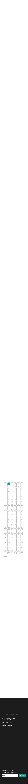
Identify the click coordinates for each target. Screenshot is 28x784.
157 (9, 550)
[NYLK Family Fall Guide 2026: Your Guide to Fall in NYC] (14, 23)
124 (18, 535)
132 (5, 540)
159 (15, 550)
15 (15, 489)
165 (15, 552)
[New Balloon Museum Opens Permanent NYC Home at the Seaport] (14, 69)
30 (5, 496)
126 (5, 537)
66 (5, 512)
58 (18, 506)
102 (5, 527)
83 (21, 517)
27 (15, 494)
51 (15, 504)
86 (12, 519)
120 (5, 535)
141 (15, 542)
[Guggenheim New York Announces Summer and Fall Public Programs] (14, 393)
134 (12, 540)
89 (22, 519)
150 (5, 547)
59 (21, 506)
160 (18, 550)
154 (18, 547)
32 (12, 496)
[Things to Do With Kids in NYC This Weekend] (14, 210)
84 (5, 519)
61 (8, 509)
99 (15, 524)
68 (12, 512)
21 (15, 491)
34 (18, 496)
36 (5, 499)
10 (18, 486)
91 (8, 522)
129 (15, 537)
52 (18, 504)
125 (22, 535)
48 (5, 504)
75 (15, 514)
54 (5, 506)
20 (12, 491)
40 (18, 499)
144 (5, 545)
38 (12, 499)
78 (5, 517)
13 (8, 489)
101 (22, 524)
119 (22, 532)
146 (12, 545)
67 (8, 512)
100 (18, 524)
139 (9, 542)
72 (5, 514)
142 (18, 542)
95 (21, 522)
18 (5, 491)
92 (12, 522)
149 (22, 545)
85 (8, 519)
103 (9, 527)
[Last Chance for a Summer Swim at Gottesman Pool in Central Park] (14, 116)
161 (22, 550)
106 (18, 527)
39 (15, 499)
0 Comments (14, 55)
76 (18, 514)
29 (21, 494)
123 (15, 535)
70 (18, 512)
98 (12, 524)
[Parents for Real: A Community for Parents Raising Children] (14, 443)
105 (15, 527)
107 (22, 527)
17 (21, 489)
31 (8, 496)
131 (22, 537)
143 (22, 542)
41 (21, 499)
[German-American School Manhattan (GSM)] (14, 163)
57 (15, 506)
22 (18, 491)
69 (15, 512)
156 (5, 550)
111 (15, 529)
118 (18, 532)
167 (22, 552)
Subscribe (22, 775)
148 (18, 545)
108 (5, 529)
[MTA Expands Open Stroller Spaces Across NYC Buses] (14, 300)
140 (12, 542)
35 (21, 496)
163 (9, 552)
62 (12, 509)
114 (5, 532)
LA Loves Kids (7, 722)
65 (21, 509)
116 (12, 532)
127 (9, 537)
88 (18, 519)
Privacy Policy (5, 735)
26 (12, 494)
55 (8, 506)
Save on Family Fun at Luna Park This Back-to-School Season (14, 267)
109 (9, 529)
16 (18, 489)
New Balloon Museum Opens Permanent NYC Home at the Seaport (12, 83)
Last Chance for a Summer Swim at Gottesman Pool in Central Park (14, 130)
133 (9, 540)
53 (21, 504)
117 (15, 532)
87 (15, 519)
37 (8, 499)
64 (18, 509)
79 (9, 517)
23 (21, 491)
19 (8, 491)
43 (8, 501)
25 (8, 494)
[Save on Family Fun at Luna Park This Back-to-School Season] (14, 253)
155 (22, 547)
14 (12, 489)
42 (5, 501)
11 (21, 486)
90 (5, 522)
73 (8, 514)
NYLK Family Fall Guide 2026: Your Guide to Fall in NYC (13, 37)
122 (12, 535)
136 (18, 540)
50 (12, 504)
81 (15, 517)
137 (22, 540)
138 (5, 542)
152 (12, 547)
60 (5, 509)
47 (21, 501)
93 (15, 522)
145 (9, 545)
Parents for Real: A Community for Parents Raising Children (12, 457)
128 (12, 537)
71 (21, 512)
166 (18, 552)
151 (9, 547)
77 (22, 514)
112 (18, 529)
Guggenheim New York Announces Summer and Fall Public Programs (13, 407)
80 (12, 517)
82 (18, 517)
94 (18, 522)
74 (12, 514)
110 (12, 529)
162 (5, 552)
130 (18, 537)
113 (22, 529)
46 (18, 501)
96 (5, 524)
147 (15, 545)
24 (5, 494)
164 (12, 552)
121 (9, 535)
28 (18, 494)
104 (12, 527)
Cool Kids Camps (8, 725)
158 (12, 550)
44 (12, 501)
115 (9, 532)
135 (15, 540)
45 (15, 501)
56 (12, 506)
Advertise (4, 733)
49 (9, 504)
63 (15, 509)
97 (9, 524)
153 (15, 547)
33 (15, 496)
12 (5, 489)
